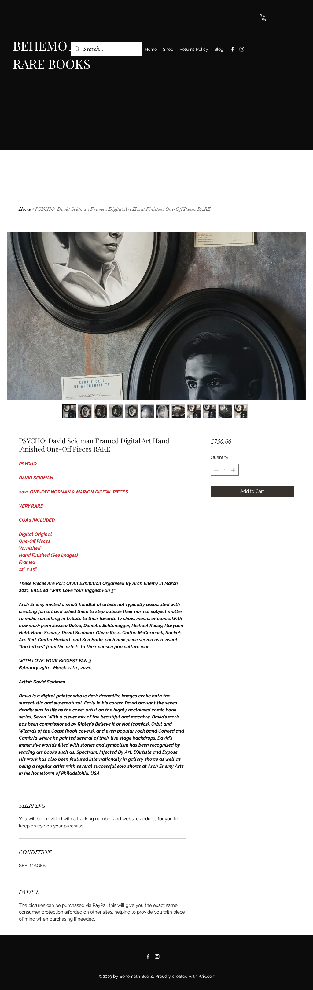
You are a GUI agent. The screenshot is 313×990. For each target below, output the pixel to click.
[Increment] (234, 470)
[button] (264, 17)
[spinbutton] (224, 470)
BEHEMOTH (49, 45)
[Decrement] (216, 470)
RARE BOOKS (51, 63)
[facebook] (233, 49)
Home (25, 209)
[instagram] (242, 49)
